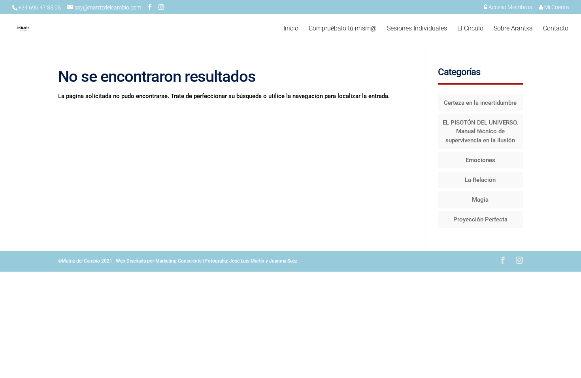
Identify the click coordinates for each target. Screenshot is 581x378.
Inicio (290, 29)
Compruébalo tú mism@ (343, 29)
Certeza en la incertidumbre (480, 102)
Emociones (480, 160)
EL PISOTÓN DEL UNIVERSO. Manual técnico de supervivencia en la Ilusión (480, 131)
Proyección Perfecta (480, 219)
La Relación (480, 179)
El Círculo (470, 29)
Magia (480, 199)
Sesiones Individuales (417, 29)
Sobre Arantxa (513, 29)
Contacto (555, 29)
